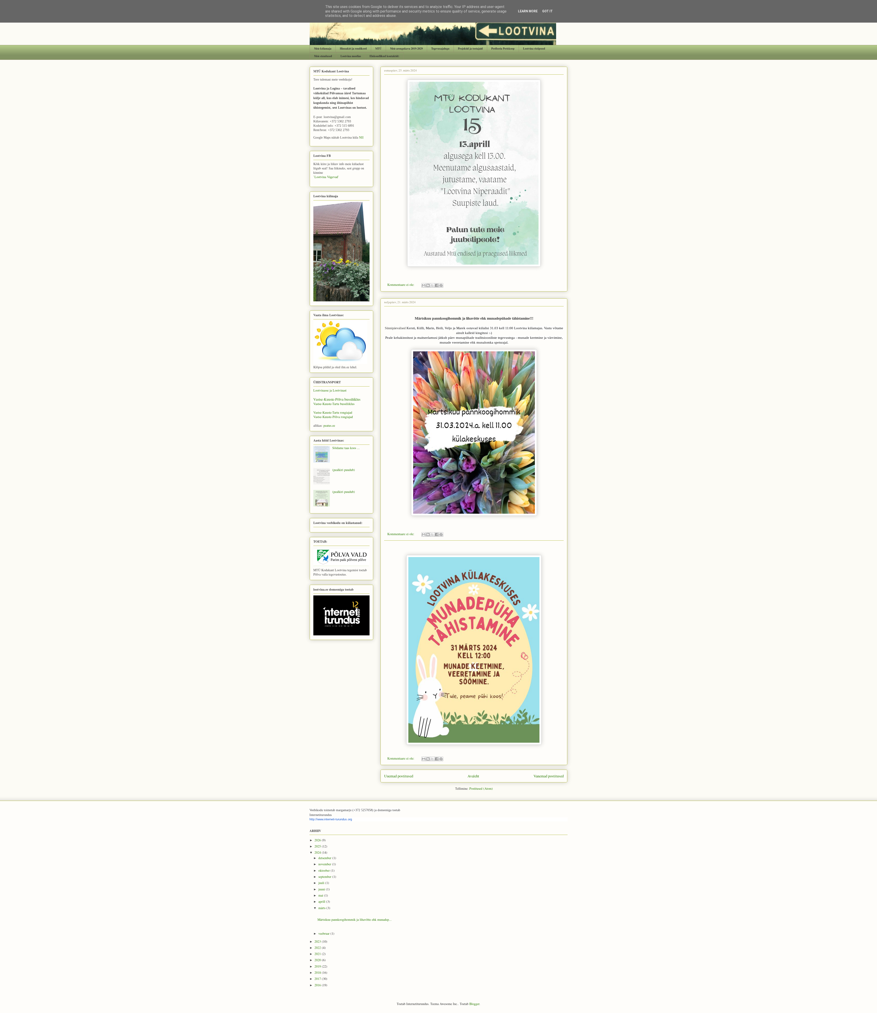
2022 (318, 947)
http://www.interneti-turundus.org (330, 819)
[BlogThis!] (428, 285)
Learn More (528, 11)
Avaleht (473, 776)
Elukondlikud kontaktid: (384, 56)
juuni (322, 889)
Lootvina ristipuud (534, 48)
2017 (318, 978)
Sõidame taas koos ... (346, 448)
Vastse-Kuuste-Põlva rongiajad (333, 417)
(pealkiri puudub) (343, 470)
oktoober (324, 870)
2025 (318, 846)
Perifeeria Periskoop (503, 48)
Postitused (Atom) (481, 788)
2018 (318, 972)
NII (361, 137)
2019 (318, 966)
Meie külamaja (322, 48)
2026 (318, 840)
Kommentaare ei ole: (401, 284)
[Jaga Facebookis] (436, 285)
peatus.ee (329, 425)
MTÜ (378, 48)
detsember (325, 858)
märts (322, 908)
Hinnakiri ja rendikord (353, 48)
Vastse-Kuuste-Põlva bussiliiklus (336, 399)
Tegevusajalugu (440, 48)
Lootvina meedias (351, 56)
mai (321, 895)
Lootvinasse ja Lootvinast (329, 390)
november (325, 864)
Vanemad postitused (549, 776)
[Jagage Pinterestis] (441, 285)
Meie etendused (323, 56)
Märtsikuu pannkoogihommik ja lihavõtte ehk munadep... (354, 919)
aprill (322, 901)
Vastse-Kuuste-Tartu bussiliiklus (333, 404)
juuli (321, 883)
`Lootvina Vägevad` (326, 177)
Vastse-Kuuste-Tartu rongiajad (332, 412)
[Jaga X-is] (432, 285)
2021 (318, 954)
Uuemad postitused (398, 776)
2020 (318, 960)
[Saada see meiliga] (423, 285)
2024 (318, 852)
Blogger (474, 1004)
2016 (318, 985)
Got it (547, 11)
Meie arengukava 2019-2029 (406, 48)
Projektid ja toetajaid (470, 48)
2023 (318, 941)
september (325, 876)
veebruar (324, 933)
